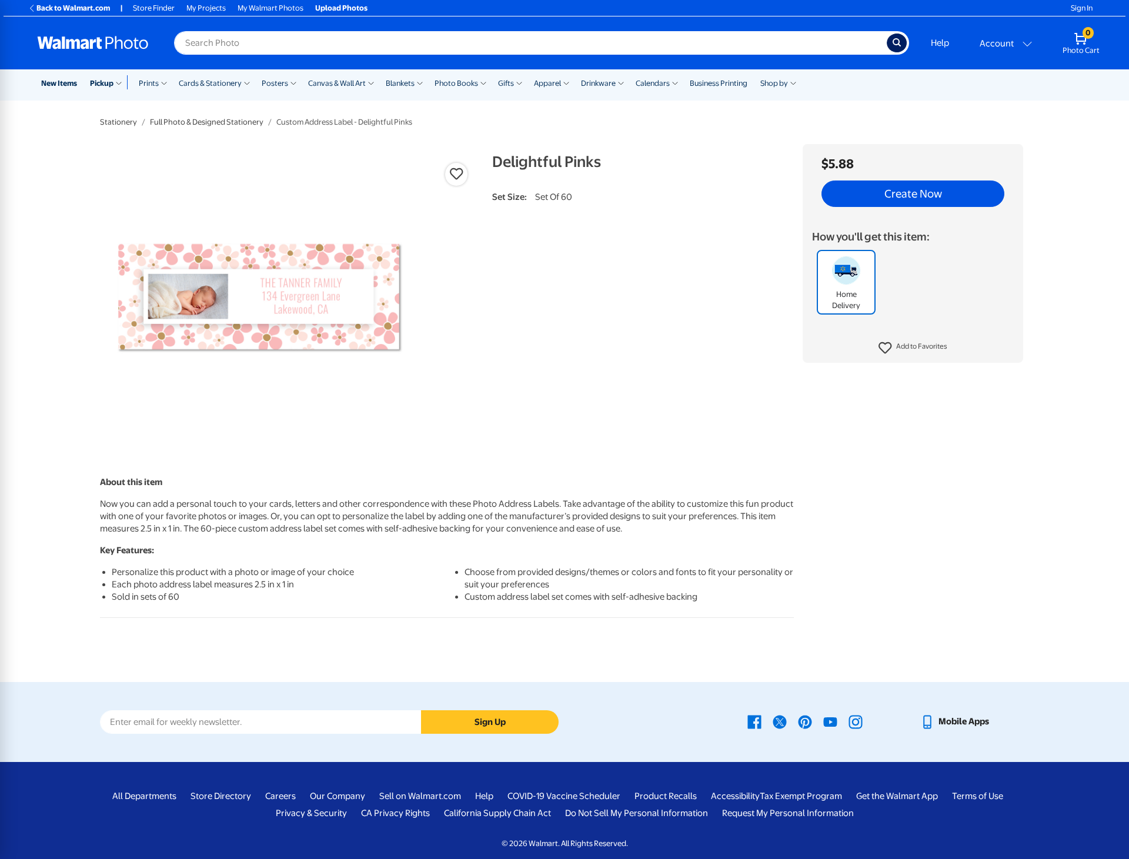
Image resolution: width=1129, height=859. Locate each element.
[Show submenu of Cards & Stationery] (246, 82)
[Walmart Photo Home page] (93, 43)
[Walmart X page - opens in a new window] (780, 721)
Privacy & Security (311, 813)
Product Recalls (665, 796)
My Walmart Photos (270, 8)
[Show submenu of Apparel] (566, 82)
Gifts (506, 83)
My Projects (206, 8)
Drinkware (598, 83)
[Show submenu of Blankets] (419, 82)
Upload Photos (341, 8)
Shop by (774, 83)
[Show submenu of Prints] (164, 82)
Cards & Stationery (210, 83)
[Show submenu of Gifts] (519, 82)
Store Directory (221, 796)
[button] (912, 348)
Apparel (547, 83)
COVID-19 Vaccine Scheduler (563, 796)
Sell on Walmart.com (420, 796)
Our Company (337, 796)
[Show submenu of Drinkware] (620, 82)
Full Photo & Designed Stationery (206, 122)
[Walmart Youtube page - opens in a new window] (830, 721)
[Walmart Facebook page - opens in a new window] (754, 721)
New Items (59, 83)
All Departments (144, 796)
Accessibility (735, 796)
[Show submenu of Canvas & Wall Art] (371, 82)
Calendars (653, 83)
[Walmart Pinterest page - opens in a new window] (805, 721)
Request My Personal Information (788, 813)
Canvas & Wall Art (337, 83)
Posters (275, 83)
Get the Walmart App (897, 796)
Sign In (1082, 8)
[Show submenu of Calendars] (675, 82)
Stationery (118, 122)
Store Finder (154, 8)
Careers (280, 796)
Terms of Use (977, 796)
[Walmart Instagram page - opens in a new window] (856, 721)
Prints (149, 83)
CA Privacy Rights (395, 813)
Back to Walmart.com (73, 8)
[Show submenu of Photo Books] (483, 82)
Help (940, 43)
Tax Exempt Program (801, 796)
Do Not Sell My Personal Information (636, 813)
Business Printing (718, 83)
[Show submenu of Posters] (293, 82)
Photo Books (456, 83)
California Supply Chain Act (497, 813)
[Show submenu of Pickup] (121, 82)
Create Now (913, 194)
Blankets (400, 83)
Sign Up (490, 722)
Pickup (101, 83)
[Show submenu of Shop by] (793, 82)
